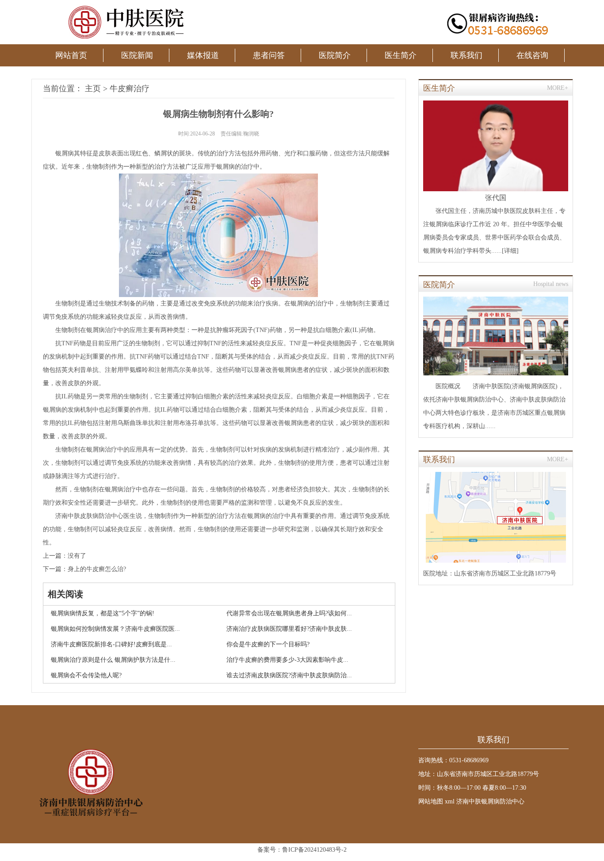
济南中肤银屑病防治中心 (490, 801)
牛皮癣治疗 (129, 88)
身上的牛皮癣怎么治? (97, 569)
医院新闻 (137, 55)
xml (450, 801)
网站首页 (71, 55)
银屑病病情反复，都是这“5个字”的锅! (102, 613)
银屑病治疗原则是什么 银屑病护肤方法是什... (113, 659)
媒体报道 (203, 55)
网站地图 (430, 801)
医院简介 (335, 55)
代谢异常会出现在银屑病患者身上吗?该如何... (289, 613)
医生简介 (401, 55)
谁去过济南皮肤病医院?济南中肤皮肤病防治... (289, 675)
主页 (93, 88)
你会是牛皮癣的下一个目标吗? (268, 644)
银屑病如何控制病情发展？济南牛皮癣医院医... (115, 628)
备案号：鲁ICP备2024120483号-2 (302, 849)
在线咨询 (532, 55)
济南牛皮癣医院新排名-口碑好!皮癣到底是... (111, 644)
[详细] (510, 250)
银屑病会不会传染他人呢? (86, 675)
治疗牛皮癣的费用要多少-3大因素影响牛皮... (287, 659)
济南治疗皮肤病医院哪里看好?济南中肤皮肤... (289, 628)
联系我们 (466, 55)
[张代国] (495, 145)
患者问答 (269, 55)
